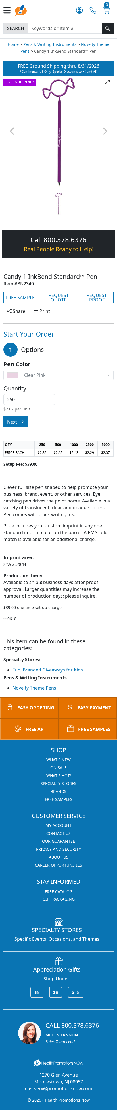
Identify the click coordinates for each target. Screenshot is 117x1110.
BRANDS (58, 791)
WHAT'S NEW (58, 759)
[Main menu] (9, 10)
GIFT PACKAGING (59, 899)
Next (12, 422)
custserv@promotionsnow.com (58, 1088)
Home (13, 44)
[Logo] (21, 10)
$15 (76, 992)
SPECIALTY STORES (58, 783)
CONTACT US (58, 833)
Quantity (14, 388)
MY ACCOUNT (58, 825)
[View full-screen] (107, 82)
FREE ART (36, 729)
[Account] (79, 10)
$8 (55, 992)
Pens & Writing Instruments (49, 44)
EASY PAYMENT (94, 708)
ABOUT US (58, 857)
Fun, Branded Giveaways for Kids (47, 670)
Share (18, 311)
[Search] (108, 28)
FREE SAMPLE (20, 297)
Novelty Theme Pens (34, 688)
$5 (36, 992)
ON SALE (58, 767)
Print (44, 311)
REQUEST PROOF (97, 297)
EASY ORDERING (35, 708)
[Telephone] (93, 10)
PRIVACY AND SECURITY (58, 849)
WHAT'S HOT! (58, 775)
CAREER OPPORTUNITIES (58, 865)
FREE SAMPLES (94, 729)
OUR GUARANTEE (58, 841)
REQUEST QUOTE (59, 297)
